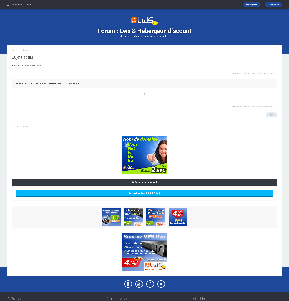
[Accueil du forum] (144, 21)
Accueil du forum (20, 50)
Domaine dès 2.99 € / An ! (144, 193)
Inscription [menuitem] (252, 4)
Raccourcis (16, 4)
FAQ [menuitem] (30, 4)
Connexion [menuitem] (273, 4)
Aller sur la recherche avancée (28, 66)
